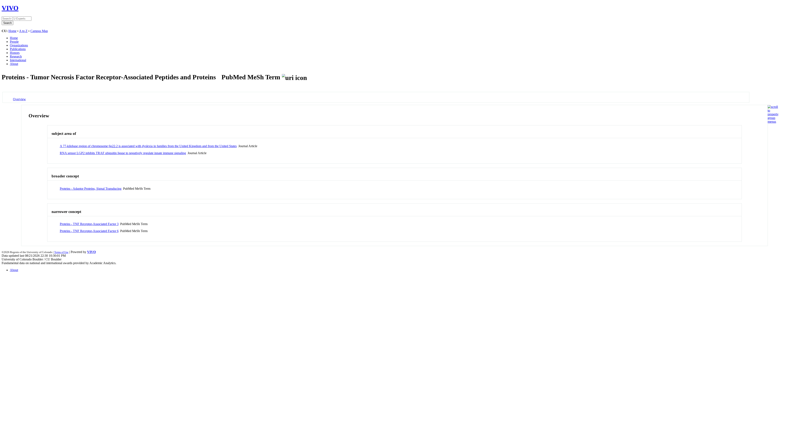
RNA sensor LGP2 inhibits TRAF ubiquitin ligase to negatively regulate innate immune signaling (123, 153)
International (18, 60)
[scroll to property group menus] (773, 121)
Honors (15, 52)
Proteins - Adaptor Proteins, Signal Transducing (90, 188)
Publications (18, 49)
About (14, 64)
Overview (19, 99)
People (14, 41)
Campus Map (39, 31)
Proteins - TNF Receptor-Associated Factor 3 (89, 224)
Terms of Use (61, 252)
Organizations (19, 45)
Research (16, 56)
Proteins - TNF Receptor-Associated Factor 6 (89, 231)
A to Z (23, 31)
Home (12, 31)
